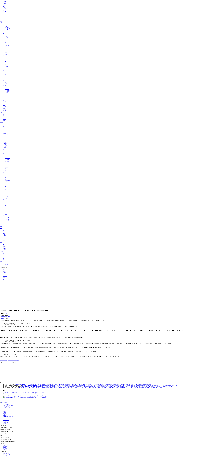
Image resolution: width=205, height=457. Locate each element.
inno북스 (4, 142)
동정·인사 (6, 83)
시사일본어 (5, 146)
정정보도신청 (5, 417)
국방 (5, 30)
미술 (5, 61)
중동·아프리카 (7, 51)
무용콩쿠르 (5, 449)
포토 (1, 131)
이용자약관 (5, 421)
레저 (5, 63)
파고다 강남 (5, 145)
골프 (3, 129)
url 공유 (5, 318)
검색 (1, 21)
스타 (3, 115)
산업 (3, 236)
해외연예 (4, 120)
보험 (3, 102)
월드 (5, 94)
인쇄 (1, 318)
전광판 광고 (5, 414)
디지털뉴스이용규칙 (6, 422)
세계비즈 (4, 2)
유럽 (5, 49)
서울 (5, 72)
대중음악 (4, 119)
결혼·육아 (6, 198)
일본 (5, 47)
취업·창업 (4, 110)
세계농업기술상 (6, 445)
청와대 (6, 26)
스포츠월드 (5, 1)
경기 (5, 73)
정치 (3, 24)
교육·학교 (6, 39)
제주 (5, 208)
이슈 (1, 96)
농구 (3, 127)
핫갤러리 (4, 133)
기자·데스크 (7, 89)
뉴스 (1, 22)
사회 (3, 33)
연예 (1, 112)
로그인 (4, 7)
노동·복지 (6, 36)
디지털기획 (6, 313)
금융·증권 (4, 101)
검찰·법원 (6, 35)
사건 (5, 170)
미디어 (6, 57)
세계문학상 (5, 446)
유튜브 (4, 13)
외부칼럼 (6, 92)
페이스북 (4, 11)
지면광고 (4, 412)
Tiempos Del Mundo (6, 454)
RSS (3, 6)
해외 (5, 42)
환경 (3, 139)
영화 (3, 247)
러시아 (6, 53)
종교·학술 (6, 58)
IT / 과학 (4, 106)
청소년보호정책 (6, 420)
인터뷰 (6, 84)
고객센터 (4, 423)
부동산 (4, 105)
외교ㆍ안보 (7, 29)
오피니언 (4, 85)
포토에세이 (5, 265)
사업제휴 (4, 415)
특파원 (6, 52)
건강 (5, 62)
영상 (1, 267)
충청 (5, 75)
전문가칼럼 (7, 91)
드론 (3, 141)
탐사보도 (4, 16)
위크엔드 (6, 66)
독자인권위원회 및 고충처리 (8, 416)
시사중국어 (5, 147)
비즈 (1, 98)
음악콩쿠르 (5, 448)
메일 (3, 318)
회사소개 (4, 411)
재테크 (4, 233)
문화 (3, 55)
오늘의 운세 (5, 143)
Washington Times (6, 453)
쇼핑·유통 (4, 109)
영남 (5, 76)
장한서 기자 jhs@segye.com (5, 316)
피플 (3, 80)
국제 (3, 43)
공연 (5, 189)
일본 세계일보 (5, 455)
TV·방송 (4, 116)
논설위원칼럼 (7, 90)
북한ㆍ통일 (7, 161)
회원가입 (4, 8)
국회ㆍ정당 (7, 27)
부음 (5, 82)
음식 (5, 65)
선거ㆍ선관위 (7, 28)
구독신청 (4, 3)
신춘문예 (4, 447)
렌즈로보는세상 (6, 134)
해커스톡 (4, 144)
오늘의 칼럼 (7, 217)
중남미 (6, 54)
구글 (3, 10)
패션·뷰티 (6, 67)
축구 (3, 126)
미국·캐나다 (7, 45)
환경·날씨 (6, 37)
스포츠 (1, 122)
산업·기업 (4, 107)
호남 (5, 77)
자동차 (4, 108)
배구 (3, 128)
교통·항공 (6, 38)
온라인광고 (5, 413)
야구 (3, 125)
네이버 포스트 (5, 12)
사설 (5, 86)
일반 (5, 25)
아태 (5, 48)
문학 (5, 64)
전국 (3, 70)
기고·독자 (6, 93)
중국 (5, 46)
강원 (5, 74)
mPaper (4, 5)
